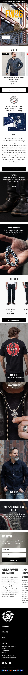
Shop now (10, 313)
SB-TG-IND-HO (13, 81)
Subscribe (14, 560)
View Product (14, 169)
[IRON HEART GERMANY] (14, 5)
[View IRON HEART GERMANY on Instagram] (3, 663)
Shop (14, 186)
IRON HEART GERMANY (9, 667)
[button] (22, 5)
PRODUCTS (5, 626)
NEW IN (14, 50)
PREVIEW (5, 37)
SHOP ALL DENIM (14, 523)
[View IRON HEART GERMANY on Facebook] (6, 663)
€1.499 (13, 84)
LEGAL (4, 638)
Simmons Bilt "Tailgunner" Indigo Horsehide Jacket (13, 78)
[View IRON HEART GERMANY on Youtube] (10, 663)
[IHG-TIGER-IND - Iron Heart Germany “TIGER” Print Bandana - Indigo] (17, 121)
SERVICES (5, 632)
